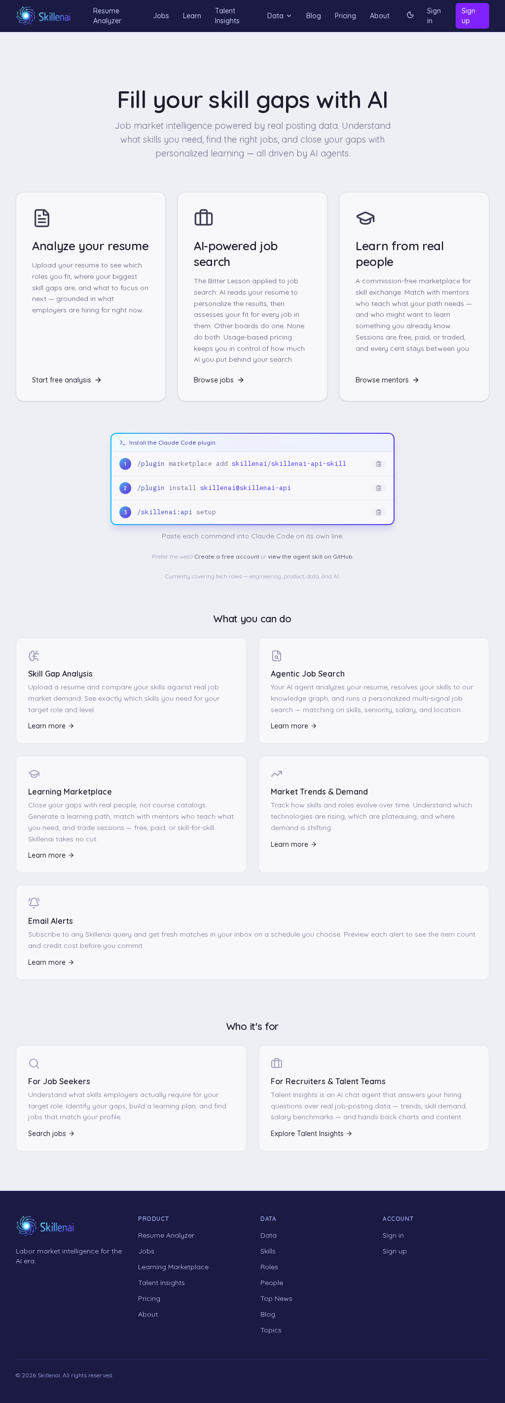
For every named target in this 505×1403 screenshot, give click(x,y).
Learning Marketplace (173, 1266)
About (380, 15)
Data (275, 15)
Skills (268, 1251)
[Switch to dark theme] (410, 16)
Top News (276, 1298)
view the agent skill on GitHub (310, 556)
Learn (192, 15)
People (271, 1282)
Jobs (161, 15)
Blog (313, 15)
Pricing (345, 15)
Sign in (434, 15)
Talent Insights (227, 15)
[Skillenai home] (44, 15)
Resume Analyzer (107, 15)
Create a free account (226, 556)
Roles (269, 1266)
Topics (271, 1330)
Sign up (468, 15)
